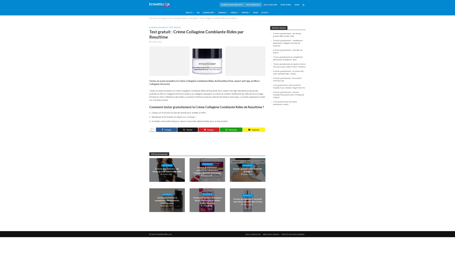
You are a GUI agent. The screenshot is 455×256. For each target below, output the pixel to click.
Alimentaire (208, 12)
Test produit (175, 27)
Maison (245, 12)
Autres (264, 12)
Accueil (169, 18)
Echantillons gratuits (232, 5)
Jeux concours (270, 5)
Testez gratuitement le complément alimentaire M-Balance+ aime (167, 200)
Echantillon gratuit (180, 18)
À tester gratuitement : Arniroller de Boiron (247, 170)
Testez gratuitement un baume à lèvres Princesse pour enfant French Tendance (207, 200)
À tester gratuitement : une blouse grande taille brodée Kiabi (167, 170)
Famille (234, 12)
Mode (255, 12)
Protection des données (293, 234)
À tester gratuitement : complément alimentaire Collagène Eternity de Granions (207, 170)
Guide (296, 5)
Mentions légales (271, 234)
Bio (198, 12)
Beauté (189, 12)
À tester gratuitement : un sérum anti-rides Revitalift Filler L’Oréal (247, 200)
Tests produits (253, 5)
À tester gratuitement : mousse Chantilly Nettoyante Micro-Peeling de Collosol (288, 94)
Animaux (222, 12)
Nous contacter (253, 234)
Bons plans (286, 5)
